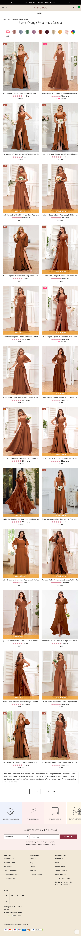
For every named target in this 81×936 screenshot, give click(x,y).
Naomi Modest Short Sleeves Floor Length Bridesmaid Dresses (21, 397)
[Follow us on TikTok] (6, 901)
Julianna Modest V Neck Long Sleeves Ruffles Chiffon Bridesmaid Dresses (60, 580)
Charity (32, 866)
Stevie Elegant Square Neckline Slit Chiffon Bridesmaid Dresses (60, 337)
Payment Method (36, 874)
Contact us (59, 859)
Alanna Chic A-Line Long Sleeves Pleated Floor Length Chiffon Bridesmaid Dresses (21, 762)
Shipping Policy (61, 870)
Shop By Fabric (9, 862)
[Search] (7, 7)
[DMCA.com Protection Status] (39, 930)
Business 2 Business (11, 874)
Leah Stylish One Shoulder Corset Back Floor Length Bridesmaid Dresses (21, 215)
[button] (8, 33)
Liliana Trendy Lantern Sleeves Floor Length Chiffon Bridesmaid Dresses (60, 397)
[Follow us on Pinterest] (17, 895)
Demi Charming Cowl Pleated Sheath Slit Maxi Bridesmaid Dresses (21, 93)
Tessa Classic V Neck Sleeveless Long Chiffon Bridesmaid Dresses (21, 702)
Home (4, 19)
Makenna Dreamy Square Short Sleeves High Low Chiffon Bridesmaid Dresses (60, 154)
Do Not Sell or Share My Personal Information (64, 883)
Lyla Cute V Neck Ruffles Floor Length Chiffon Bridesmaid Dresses (21, 641)
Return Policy (60, 866)
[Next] (54, 791)
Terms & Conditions (62, 878)
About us (33, 859)
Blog (31, 862)
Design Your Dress (10, 870)
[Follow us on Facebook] (6, 895)
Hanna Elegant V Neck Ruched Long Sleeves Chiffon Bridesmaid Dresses (21, 276)
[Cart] (78, 8)
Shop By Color (9, 859)
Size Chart (33, 870)
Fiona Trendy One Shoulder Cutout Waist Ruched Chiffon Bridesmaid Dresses (60, 762)
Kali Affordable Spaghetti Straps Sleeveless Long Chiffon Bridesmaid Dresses (60, 276)
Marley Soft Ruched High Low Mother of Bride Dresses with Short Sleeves (21, 519)
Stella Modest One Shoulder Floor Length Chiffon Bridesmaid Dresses (60, 702)
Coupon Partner (10, 878)
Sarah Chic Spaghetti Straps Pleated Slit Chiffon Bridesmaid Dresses (21, 337)
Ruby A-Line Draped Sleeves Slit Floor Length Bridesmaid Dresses (21, 458)
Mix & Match (8, 866)
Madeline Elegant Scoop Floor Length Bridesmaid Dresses (60, 215)
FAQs (57, 862)
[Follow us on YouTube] (23, 895)
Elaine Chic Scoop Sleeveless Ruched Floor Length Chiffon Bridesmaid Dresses (60, 519)
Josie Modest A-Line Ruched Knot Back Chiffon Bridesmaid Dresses (60, 93)
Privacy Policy (60, 874)
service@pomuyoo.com (15, 912)
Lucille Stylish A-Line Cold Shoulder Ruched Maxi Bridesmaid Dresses (60, 458)
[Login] (73, 7)
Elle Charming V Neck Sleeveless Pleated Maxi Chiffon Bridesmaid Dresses (21, 154)
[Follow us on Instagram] (12, 895)
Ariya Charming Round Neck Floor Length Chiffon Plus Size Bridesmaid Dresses (21, 580)
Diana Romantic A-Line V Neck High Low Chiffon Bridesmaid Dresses (60, 641)
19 (49, 791)
